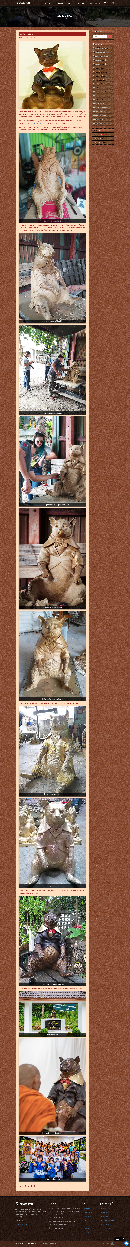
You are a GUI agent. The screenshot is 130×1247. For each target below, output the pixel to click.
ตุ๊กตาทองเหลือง (100, 76)
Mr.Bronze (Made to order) (22, 1224)
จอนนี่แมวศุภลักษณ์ (40, 123)
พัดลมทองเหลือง (100, 96)
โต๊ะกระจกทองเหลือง (101, 92)
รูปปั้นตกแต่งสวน (100, 68)
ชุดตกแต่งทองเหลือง (101, 124)
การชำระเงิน (104, 1213)
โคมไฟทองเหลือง (100, 80)
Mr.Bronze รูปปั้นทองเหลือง (25, 1243)
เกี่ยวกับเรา (47, 3)
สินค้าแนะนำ (98, 138)
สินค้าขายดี (98, 134)
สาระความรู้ (80, 3)
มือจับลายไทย (99, 120)
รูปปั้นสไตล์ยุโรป (100, 84)
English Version (106, 1228)
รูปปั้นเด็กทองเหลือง (101, 72)
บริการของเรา (88, 1213)
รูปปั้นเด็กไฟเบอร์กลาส (101, 48)
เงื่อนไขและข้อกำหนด (107, 1221)
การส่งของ (104, 1217)
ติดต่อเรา (98, 3)
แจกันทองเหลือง (100, 100)
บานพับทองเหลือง (100, 116)
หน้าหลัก (55, 19)
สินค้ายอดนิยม (99, 142)
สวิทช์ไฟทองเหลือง (100, 112)
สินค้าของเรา (58, 3)
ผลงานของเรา (62, 19)
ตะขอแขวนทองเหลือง (101, 108)
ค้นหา (109, 36)
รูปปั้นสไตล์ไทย (99, 104)
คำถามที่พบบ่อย (106, 1224)
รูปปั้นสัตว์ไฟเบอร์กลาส (102, 52)
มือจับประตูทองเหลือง (101, 56)
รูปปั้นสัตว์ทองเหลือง (101, 60)
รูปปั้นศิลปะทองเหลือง (101, 88)
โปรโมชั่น (70, 3)
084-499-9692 (63, 1218)
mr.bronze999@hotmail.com (58, 1224)
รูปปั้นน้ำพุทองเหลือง (101, 64)
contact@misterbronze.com (66, 1222)
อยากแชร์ (89, 3)
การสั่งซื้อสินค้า (105, 1209)
